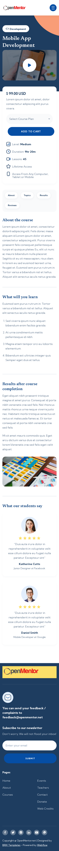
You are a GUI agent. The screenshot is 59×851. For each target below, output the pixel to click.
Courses (7, 794)
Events (41, 780)
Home (6, 780)
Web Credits (45, 808)
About (11, 195)
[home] (16, 8)
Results (44, 195)
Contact (42, 794)
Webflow (42, 845)
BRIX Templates (11, 845)
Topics (27, 195)
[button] (53, 7)
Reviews (12, 205)
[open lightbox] (29, 65)
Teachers (43, 787)
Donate (42, 801)
